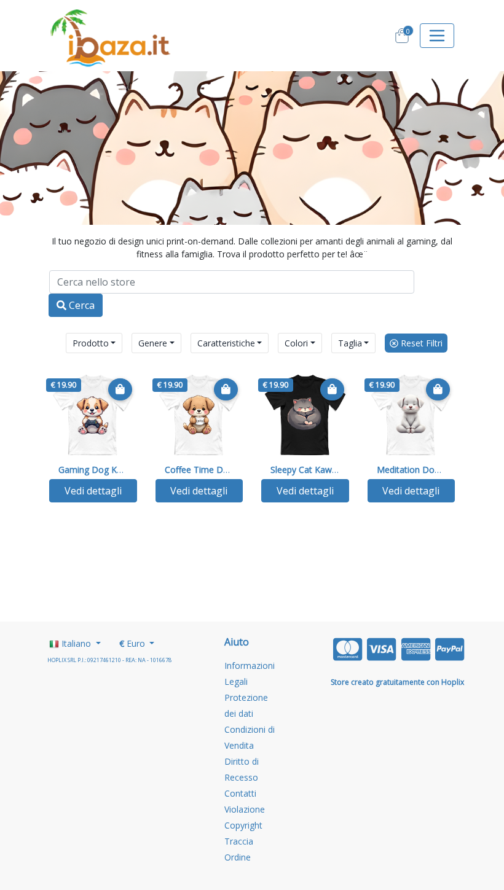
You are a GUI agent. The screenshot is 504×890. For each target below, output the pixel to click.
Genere (152, 343)
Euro (133, 643)
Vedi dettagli (93, 491)
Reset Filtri (420, 343)
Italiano (76, 643)
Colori (296, 343)
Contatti (240, 793)
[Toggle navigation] (437, 35)
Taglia (350, 343)
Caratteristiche (226, 343)
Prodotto (91, 343)
